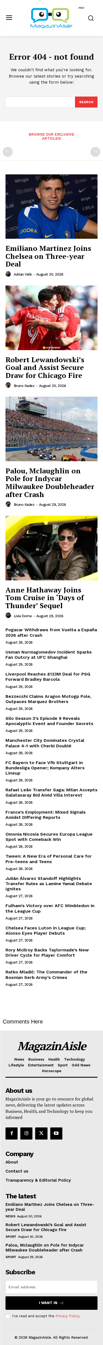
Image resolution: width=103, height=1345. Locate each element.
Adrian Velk (23, 274)
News (10, 1216)
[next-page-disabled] (95, 152)
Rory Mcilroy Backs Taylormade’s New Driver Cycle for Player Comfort (47, 952)
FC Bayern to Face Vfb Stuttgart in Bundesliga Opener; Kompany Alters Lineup (45, 768)
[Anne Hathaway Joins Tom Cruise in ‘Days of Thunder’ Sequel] (51, 548)
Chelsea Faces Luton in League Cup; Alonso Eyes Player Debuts (45, 930)
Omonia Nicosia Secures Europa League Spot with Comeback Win (49, 836)
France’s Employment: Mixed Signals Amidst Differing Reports (45, 814)
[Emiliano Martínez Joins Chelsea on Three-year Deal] (51, 206)
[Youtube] (56, 1133)
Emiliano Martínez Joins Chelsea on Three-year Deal (48, 255)
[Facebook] (11, 1133)
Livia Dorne (23, 616)
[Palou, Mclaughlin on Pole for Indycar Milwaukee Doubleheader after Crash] (51, 429)
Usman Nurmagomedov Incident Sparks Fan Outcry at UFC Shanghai (48, 654)
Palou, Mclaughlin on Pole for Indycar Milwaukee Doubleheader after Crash (49, 482)
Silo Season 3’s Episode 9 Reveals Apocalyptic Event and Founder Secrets (49, 721)
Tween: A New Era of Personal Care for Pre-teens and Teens (48, 858)
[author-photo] (9, 274)
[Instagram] (26, 1133)
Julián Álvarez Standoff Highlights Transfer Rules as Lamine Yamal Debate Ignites (48, 883)
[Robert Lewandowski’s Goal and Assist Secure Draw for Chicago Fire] (51, 318)
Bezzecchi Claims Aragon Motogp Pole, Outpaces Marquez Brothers (48, 699)
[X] (41, 1133)
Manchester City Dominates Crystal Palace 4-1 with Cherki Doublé (44, 743)
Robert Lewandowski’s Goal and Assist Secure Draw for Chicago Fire (44, 367)
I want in (48, 1303)
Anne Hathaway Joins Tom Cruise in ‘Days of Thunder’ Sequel (44, 597)
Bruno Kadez (24, 386)
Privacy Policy (67, 1316)
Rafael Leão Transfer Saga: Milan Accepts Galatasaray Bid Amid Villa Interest (51, 792)
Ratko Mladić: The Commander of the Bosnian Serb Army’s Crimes (46, 974)
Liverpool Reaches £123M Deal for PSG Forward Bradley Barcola (47, 676)
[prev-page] (8, 152)
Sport (10, 1237)
